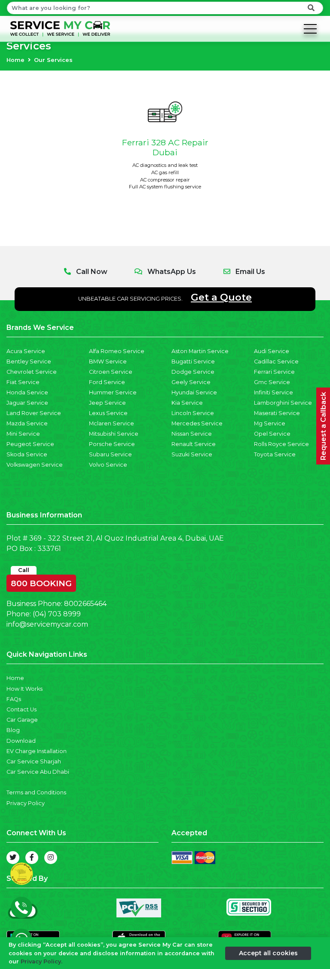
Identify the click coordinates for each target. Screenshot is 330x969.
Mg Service (269, 423)
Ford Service (107, 382)
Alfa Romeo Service (116, 351)
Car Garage (22, 720)
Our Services (53, 60)
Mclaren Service (111, 423)
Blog (13, 730)
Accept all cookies (268, 953)
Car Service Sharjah (33, 761)
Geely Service (191, 382)
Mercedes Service (197, 423)
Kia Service (187, 403)
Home (15, 60)
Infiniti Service (273, 392)
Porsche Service (112, 444)
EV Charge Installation (36, 751)
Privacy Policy (25, 803)
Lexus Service (108, 413)
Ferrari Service (274, 372)
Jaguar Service (27, 403)
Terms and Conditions (36, 792)
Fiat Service (23, 382)
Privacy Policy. (41, 961)
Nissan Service (191, 434)
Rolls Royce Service (281, 444)
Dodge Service (192, 372)
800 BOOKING (41, 581)
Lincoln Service (192, 413)
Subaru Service (110, 454)
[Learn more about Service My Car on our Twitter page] (12, 857)
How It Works (24, 689)
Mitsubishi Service (113, 434)
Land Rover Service (33, 413)
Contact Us (21, 709)
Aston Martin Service (200, 351)
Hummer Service (113, 392)
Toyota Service (275, 454)
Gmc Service (272, 382)
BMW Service (108, 361)
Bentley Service (28, 361)
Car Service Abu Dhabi (37, 772)
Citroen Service (110, 372)
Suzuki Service (191, 454)
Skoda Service (26, 454)
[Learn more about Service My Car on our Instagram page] (50, 857)
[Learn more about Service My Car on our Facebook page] (31, 857)
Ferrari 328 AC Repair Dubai (165, 147)
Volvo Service (108, 464)
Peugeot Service (30, 444)
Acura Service (25, 351)
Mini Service (23, 434)
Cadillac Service (276, 361)
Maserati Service (277, 413)
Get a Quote (221, 297)
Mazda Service (27, 423)
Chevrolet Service (31, 372)
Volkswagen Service (34, 464)
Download (21, 741)
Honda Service (27, 392)
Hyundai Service (194, 392)
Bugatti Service (193, 361)
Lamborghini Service (283, 403)
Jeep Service (107, 403)
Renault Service (193, 444)
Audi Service (271, 351)
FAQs (13, 699)
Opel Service (272, 434)
